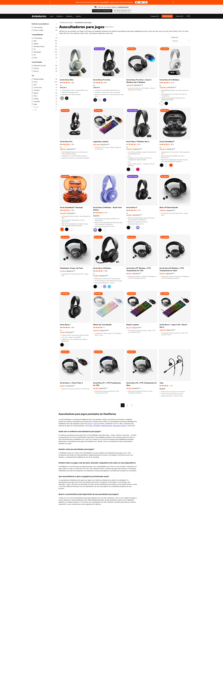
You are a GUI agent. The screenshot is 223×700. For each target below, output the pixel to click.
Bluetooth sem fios (40, 65)
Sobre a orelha (38, 30)
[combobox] (181, 41)
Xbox (35, 58)
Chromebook (38, 38)
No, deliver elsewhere (120, 11)
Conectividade (37, 62)
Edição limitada (39, 79)
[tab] (154, 16)
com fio (89, 423)
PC (35, 49)
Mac (35, 41)
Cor (33, 75)
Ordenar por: (174, 37)
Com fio (36, 68)
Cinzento (37, 90)
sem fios (96, 423)
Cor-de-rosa (38, 87)
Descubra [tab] (69, 16)
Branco (36, 93)
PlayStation (37, 52)
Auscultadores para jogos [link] (83, 22)
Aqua (35, 104)
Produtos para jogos (66, 22)
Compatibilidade (37, 34)
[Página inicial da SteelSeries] (40, 16)
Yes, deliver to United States (102, 11)
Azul (35, 85)
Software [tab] (59, 16)
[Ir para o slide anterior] (50, 2)
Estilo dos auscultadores (40, 24)
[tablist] (62, 16)
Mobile (36, 44)
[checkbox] (32, 27)
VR (35, 55)
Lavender (37, 101)
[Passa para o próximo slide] (173, 2)
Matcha (36, 107)
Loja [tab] (51, 16)
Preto (35, 82)
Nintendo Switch (39, 46)
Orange (36, 98)
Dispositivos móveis (119, 426)
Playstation (97, 426)
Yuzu (35, 110)
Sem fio (36, 71)
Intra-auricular (38, 27)
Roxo (35, 96)
